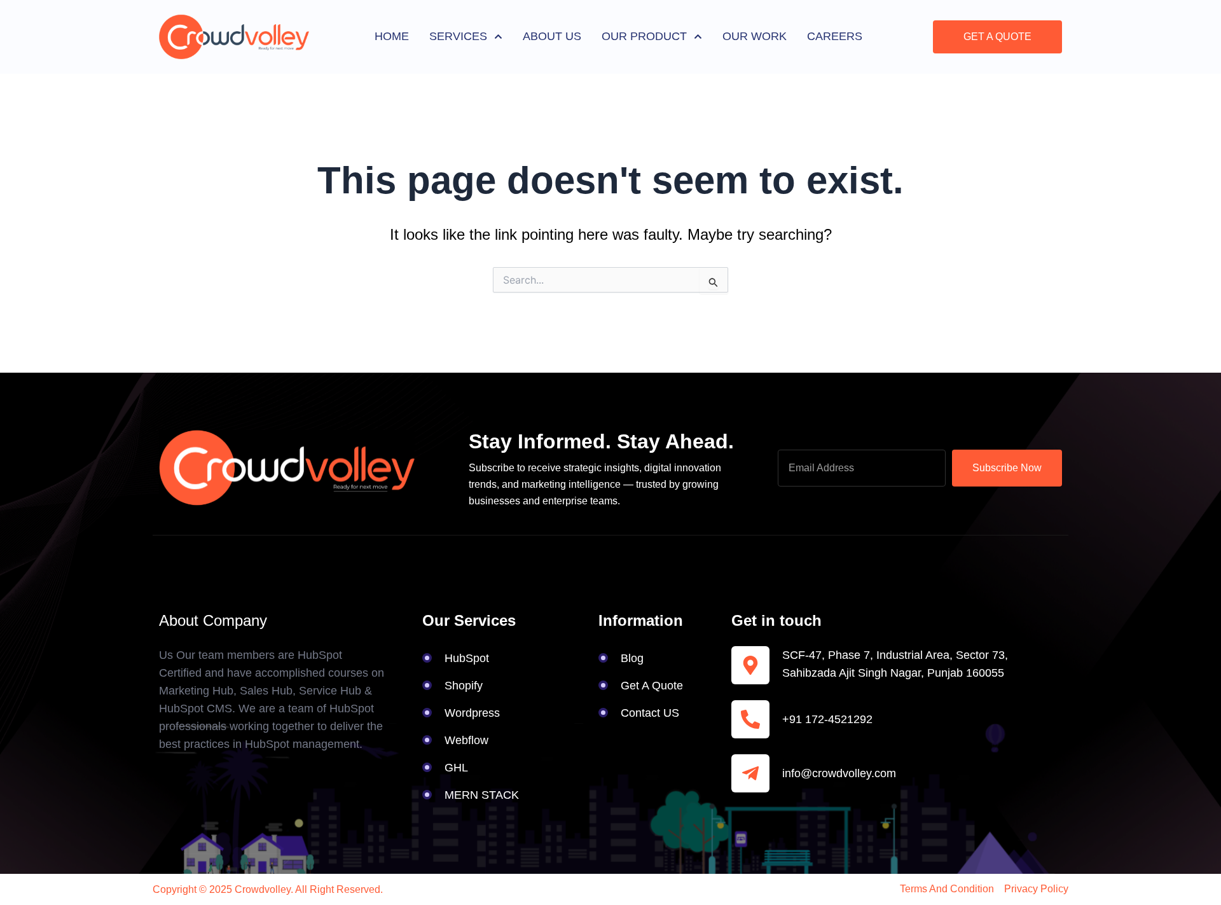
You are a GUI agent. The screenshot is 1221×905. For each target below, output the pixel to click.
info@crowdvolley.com (839, 773)
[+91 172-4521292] (750, 719)
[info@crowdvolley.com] (750, 773)
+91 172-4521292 (827, 719)
